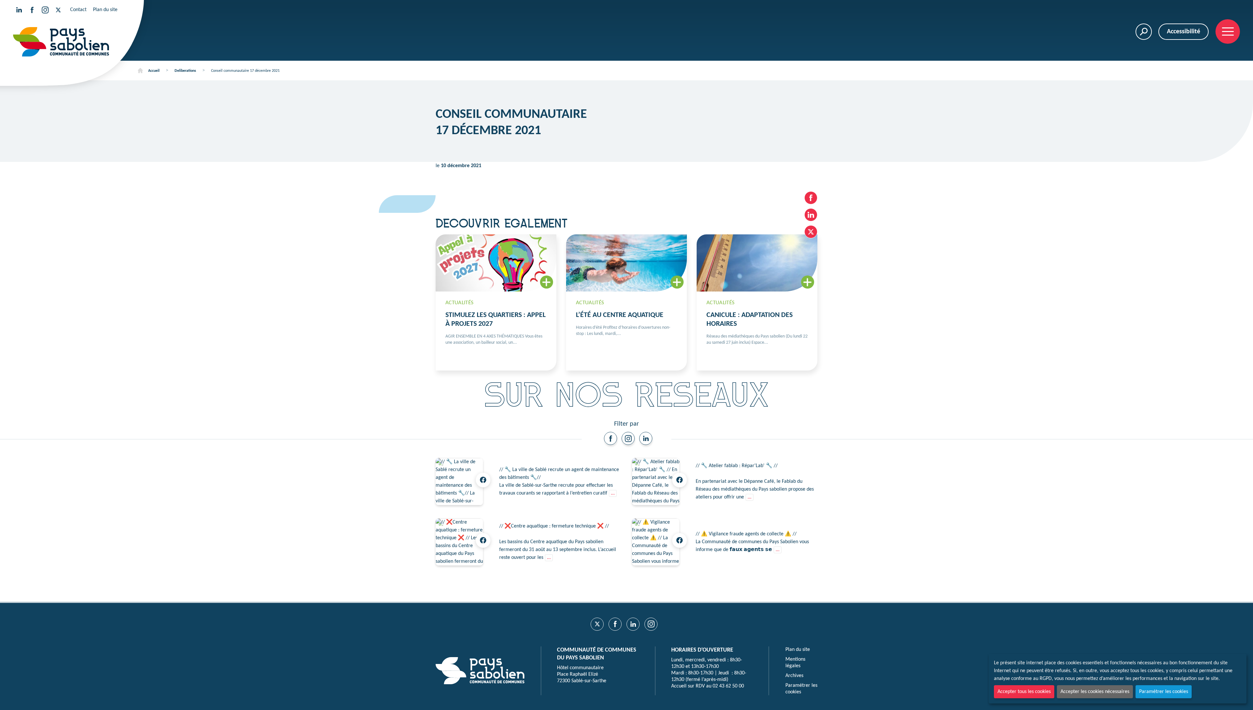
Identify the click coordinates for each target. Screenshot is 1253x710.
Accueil (154, 71)
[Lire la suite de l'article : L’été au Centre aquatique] (626, 302)
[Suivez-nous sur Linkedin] (19, 10)
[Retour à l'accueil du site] (61, 41)
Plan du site (105, 9)
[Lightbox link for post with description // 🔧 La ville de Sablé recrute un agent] (459, 481)
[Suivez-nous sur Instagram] (45, 10)
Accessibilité (1183, 31)
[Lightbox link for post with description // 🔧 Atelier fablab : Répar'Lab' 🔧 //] (655, 481)
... (613, 493)
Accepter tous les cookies (1024, 691)
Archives (794, 675)
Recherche (1144, 32)
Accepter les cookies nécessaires (1094, 691)
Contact (78, 9)
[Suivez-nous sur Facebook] (32, 10)
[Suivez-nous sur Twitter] (58, 10)
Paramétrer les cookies (1163, 691)
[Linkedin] (645, 438)
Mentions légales (795, 663)
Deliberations (185, 71)
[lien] (610, 438)
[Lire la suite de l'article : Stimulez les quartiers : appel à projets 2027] (496, 302)
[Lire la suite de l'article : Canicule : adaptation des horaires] (757, 302)
